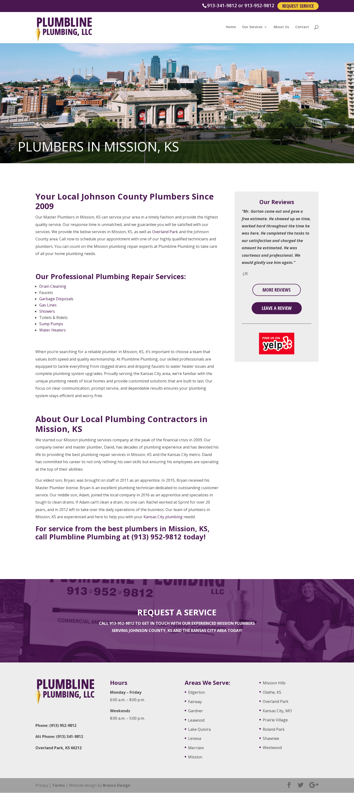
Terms (58, 785)
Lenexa (194, 738)
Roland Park (274, 729)
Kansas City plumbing (163, 516)
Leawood (196, 720)
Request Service (298, 6)
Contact (302, 27)
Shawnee (271, 738)
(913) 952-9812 (156, 536)
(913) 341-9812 (69, 736)
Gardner (195, 710)
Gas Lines (48, 305)
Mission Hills (274, 683)
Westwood (272, 747)
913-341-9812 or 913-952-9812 (240, 5)
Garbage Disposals (56, 298)
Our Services (252, 27)
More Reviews (276, 290)
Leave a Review (277, 308)
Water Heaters (52, 330)
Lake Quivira (199, 729)
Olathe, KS (272, 692)
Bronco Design (116, 785)
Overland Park (165, 231)
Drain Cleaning (52, 286)
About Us (281, 27)
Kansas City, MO (277, 710)
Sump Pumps (51, 323)
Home (231, 27)
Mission (195, 757)
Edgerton (196, 692)
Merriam (196, 747)
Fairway (195, 701)
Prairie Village (275, 720)
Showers (47, 311)
